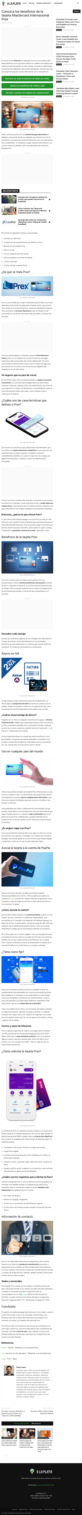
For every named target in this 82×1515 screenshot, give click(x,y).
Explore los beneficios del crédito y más (27, 86)
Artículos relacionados (21, 1423)
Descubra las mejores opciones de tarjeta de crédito (27, 79)
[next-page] (6, 1455)
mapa (25, 1294)
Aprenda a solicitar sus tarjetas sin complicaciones (27, 93)
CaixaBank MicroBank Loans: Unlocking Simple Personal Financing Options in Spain (68, 91)
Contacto (14, 1509)
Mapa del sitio (23, 1509)
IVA (49, 728)
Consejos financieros (43, 3)
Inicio (25, 3)
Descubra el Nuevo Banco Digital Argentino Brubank (41, 1412)
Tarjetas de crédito (7, 1438)
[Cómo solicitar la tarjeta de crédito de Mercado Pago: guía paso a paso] (9, 1433)
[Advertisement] (27, 42)
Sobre (73, 1509)
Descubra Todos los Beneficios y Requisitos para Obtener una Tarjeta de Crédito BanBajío (13, 1413)
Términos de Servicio (63, 1509)
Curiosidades (58, 3)
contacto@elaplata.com (46, 1485)
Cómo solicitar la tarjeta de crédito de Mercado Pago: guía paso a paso (9, 1443)
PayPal (12, 899)
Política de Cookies (49, 1509)
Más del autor (36, 1423)
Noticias (31, 3)
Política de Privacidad (36, 1509)
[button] (78, 3)
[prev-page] (2, 1455)
